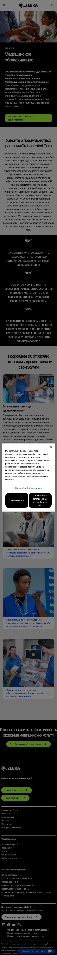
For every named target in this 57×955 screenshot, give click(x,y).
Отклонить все (17, 500)
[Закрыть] (51, 447)
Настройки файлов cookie (28, 488)
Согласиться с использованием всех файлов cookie (40, 500)
